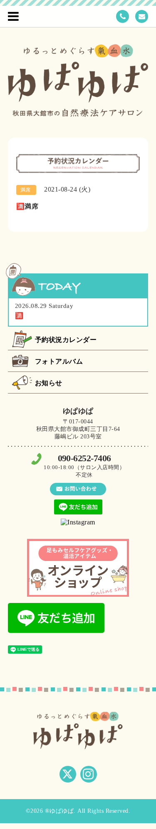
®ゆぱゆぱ (59, 811)
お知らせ (48, 382)
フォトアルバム (59, 361)
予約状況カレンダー (66, 339)
